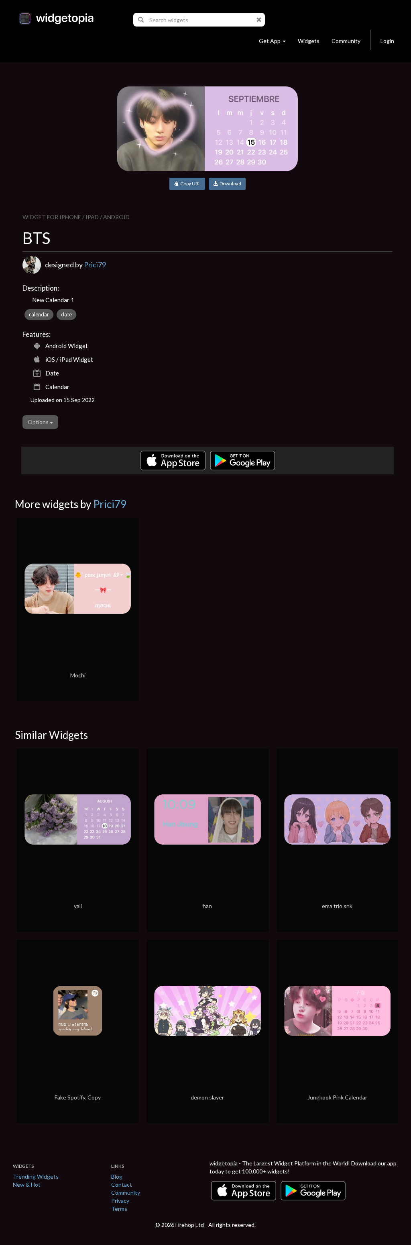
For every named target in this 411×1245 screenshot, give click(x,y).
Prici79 (95, 264)
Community (346, 40)
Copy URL (190, 183)
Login (387, 40)
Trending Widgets (36, 1176)
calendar (39, 314)
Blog (116, 1176)
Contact (121, 1184)
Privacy (120, 1200)
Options (39, 421)
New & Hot (27, 1184)
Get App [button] (270, 40)
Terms (119, 1208)
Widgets (308, 40)
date (66, 314)
